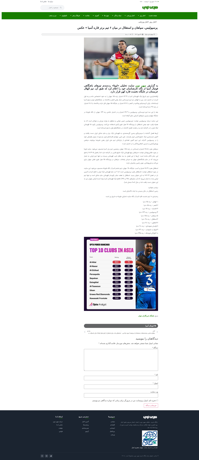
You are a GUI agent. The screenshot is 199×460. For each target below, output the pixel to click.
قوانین (61, 431)
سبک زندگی (117, 15)
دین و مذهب (52, 15)
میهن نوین (140, 85)
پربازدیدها (86, 425)
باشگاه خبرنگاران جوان (146, 316)
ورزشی (113, 434)
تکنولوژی (64, 15)
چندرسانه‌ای (85, 428)
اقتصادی (112, 425)
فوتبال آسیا (149, 326)
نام (156, 375)
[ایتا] (42, 456)
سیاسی (113, 421)
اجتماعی (112, 428)
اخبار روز (142, 15)
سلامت (87, 15)
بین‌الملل (112, 431)
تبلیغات (61, 428)
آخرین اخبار (85, 421)
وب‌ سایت (154, 392)
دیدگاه (155, 348)
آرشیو (87, 431)
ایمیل (155, 383)
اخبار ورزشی (131, 15)
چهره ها (106, 15)
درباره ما (50, 1)
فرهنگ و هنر (76, 15)
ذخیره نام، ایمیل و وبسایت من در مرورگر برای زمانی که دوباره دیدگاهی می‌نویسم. (124, 400)
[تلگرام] (51, 456)
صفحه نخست (153, 15)
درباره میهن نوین (58, 421)
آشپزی (97, 15)
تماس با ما (43, 1)
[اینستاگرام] (46, 456)
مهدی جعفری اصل (137, 447)
